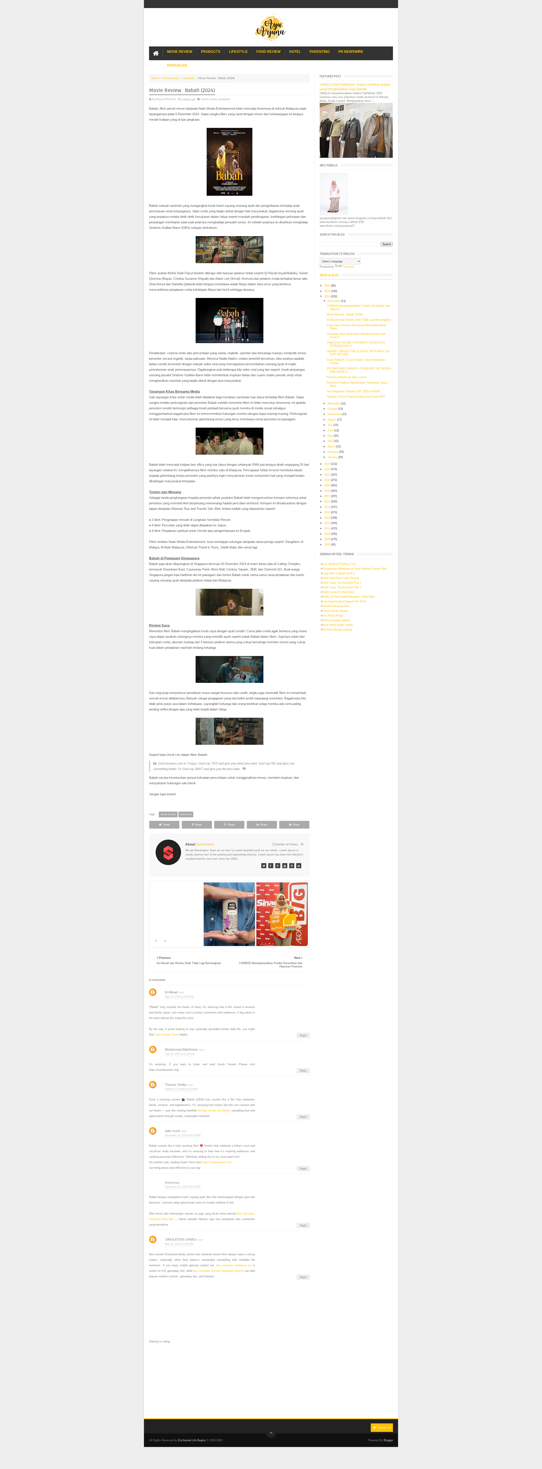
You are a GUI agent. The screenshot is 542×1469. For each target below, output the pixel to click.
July (330, 424)
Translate (348, 266)
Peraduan (177, 65)
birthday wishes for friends (213, 1110)
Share (198, 824)
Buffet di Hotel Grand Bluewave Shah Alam (348, 596)
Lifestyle (238, 51)
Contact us (384, 1427)
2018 (327, 490)
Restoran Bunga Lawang (337, 629)
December (334, 301)
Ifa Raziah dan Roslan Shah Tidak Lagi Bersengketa (359, 319)
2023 (327, 463)
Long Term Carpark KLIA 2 (338, 573)
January (333, 457)
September (335, 414)
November (334, 403)
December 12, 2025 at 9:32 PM (182, 1135)
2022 (327, 469)
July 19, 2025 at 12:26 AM (180, 1053)
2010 (327, 533)
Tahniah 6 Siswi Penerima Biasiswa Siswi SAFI (356, 396)
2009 (327, 539)
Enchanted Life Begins (192, 1440)
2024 (327, 296)
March (332, 446)
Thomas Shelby (176, 1084)
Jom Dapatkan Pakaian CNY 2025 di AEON (353, 391)
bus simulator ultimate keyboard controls (218, 1270)
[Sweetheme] (263, 865)
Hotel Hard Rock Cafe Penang (340, 578)
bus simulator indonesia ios (233, 1265)
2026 (327, 285)
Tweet (166, 824)
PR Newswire (350, 51)
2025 (327, 291)
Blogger (388, 1440)
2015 (327, 507)
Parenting (320, 51)
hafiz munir (172, 1131)
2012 (327, 523)
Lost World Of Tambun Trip (338, 564)
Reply (303, 1035)
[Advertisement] (229, 1379)
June (331, 430)
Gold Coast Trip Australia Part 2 (341, 587)
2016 (327, 501)
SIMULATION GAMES (181, 1239)
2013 (327, 517)
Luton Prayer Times (166, 1034)
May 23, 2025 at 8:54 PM (179, 996)
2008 (327, 544)
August (332, 419)
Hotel (295, 51)
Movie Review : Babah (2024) (345, 314)
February (333, 451)
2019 (327, 485)
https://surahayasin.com (217, 1162)
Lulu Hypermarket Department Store (344, 601)
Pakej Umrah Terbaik (335, 610)
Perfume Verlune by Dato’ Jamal (346, 377)
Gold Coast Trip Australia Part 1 (341, 582)
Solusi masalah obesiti (336, 620)
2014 (327, 512)
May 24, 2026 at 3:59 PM (179, 1244)
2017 (327, 496)
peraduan (189, 78)
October (333, 408)
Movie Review (179, 51)
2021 (327, 474)
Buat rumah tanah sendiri (337, 624)
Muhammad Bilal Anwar (181, 1049)
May (331, 435)
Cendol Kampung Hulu (336, 606)
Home (154, 78)
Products (210, 51)
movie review (170, 78)
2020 (327, 480)
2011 (327, 528)
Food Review (268, 51)
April (331, 441)
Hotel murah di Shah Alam (338, 592)
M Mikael (171, 992)
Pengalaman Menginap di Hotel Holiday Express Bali (354, 568)
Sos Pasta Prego (332, 615)
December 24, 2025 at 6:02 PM (182, 1186)
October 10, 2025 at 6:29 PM (181, 1089)
